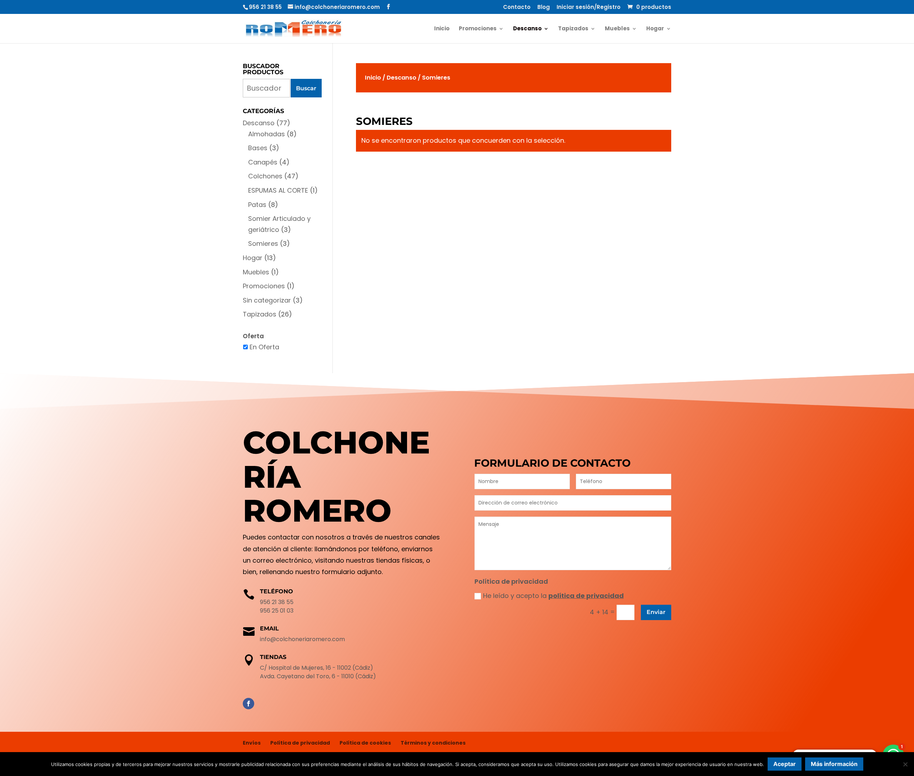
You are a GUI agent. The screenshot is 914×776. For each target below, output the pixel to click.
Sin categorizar (267, 300)
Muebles (617, 29)
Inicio (442, 29)
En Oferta (264, 347)
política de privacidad (586, 595)
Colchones (265, 176)
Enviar (656, 612)
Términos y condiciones (433, 742)
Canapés (262, 162)
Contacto (517, 7)
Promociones (478, 29)
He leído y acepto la (553, 595)
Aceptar (784, 763)
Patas (257, 204)
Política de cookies (365, 742)
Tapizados (573, 29)
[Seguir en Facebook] (248, 703)
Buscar (306, 88)
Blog (543, 7)
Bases (257, 147)
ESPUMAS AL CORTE (278, 190)
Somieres (263, 243)
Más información (834, 763)
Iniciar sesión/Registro (589, 7)
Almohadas (266, 134)
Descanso (527, 29)
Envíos (252, 742)
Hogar (655, 29)
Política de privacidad (300, 742)
